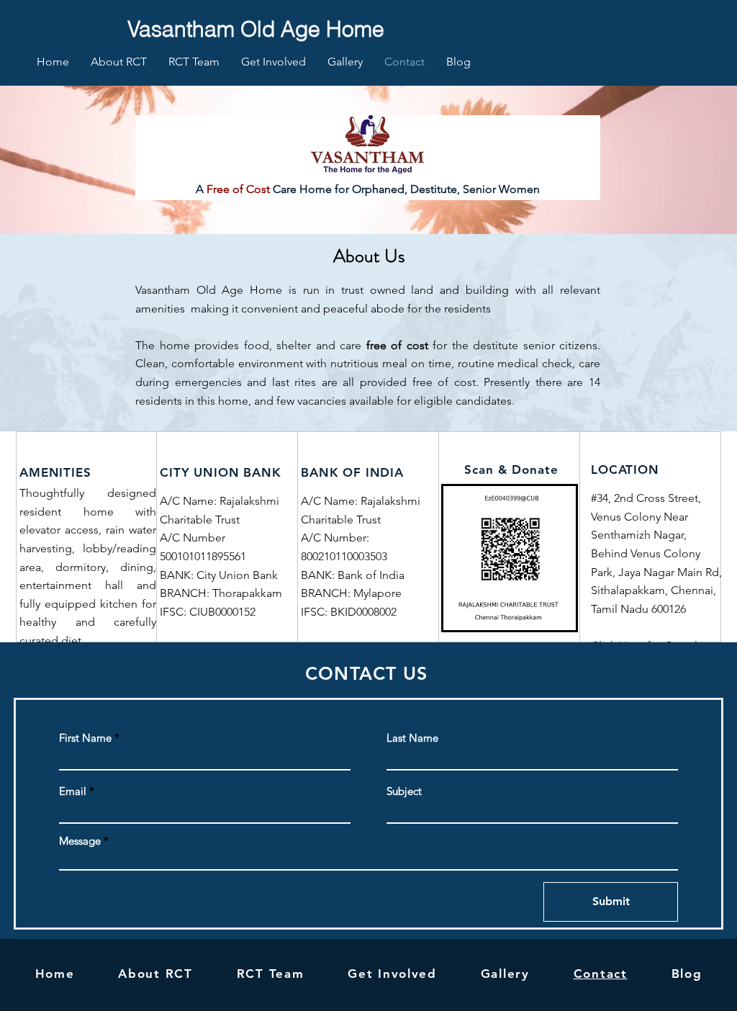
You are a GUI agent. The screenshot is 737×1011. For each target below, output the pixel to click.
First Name (85, 737)
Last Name (412, 737)
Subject (404, 791)
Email (72, 791)
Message (80, 840)
